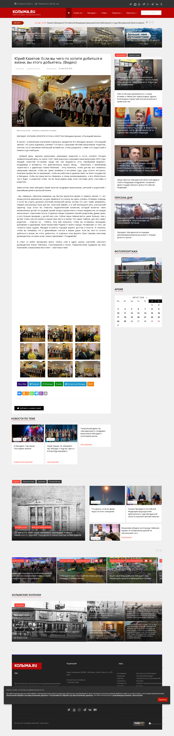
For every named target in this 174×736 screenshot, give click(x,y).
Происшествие (28, 482)
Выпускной (20, 68)
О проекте (121, 681)
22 (152, 317)
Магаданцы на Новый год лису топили (104, 609)
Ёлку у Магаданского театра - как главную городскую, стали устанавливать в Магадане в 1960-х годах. (105, 616)
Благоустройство (22, 561)
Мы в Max (22, 384)
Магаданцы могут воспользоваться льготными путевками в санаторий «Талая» (105, 38)
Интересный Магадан (76, 384)
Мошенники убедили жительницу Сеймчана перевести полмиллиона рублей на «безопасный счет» (89, 23)
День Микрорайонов (89, 561)
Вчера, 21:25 (132, 502)
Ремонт (134, 561)
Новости (78, 13)
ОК (91, 384)
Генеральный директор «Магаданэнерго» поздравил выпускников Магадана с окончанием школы (93, 432)
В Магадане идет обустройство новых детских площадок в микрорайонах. (36, 577)
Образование (51, 68)
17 (118, 317)
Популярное (121, 55)
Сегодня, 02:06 (21, 527)
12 (132, 313)
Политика (41, 482)
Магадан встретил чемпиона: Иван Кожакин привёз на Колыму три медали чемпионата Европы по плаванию (30, 36)
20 (138, 317)
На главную (121, 673)
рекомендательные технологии (127, 695)
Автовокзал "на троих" (28, 627)
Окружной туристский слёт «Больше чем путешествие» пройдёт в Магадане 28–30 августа (143, 38)
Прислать (130, 13)
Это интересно (54, 482)
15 (152, 313)
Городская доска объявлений (148, 678)
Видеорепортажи (33, 68)
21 (145, 317)
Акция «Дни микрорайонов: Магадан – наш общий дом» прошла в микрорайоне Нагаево (85, 577)
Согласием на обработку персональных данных (71, 695)
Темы (103, 13)
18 (125, 317)
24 (118, 321)
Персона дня (123, 197)
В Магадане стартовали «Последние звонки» (24, 447)
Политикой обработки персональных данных (27, 695)
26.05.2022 (50, 439)
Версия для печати (23, 130)
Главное (17, 462)
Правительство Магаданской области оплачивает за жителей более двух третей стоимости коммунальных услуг (68, 36)
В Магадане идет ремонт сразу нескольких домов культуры (134, 577)
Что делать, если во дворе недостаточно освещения (103, 510)
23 (159, 317)
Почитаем (20, 605)
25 (125, 321)
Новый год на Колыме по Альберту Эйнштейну (143, 605)
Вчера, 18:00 (96, 538)
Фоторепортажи (126, 251)
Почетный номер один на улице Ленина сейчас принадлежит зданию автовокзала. (46, 632)
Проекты (116, 13)
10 (118, 313)
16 (159, 313)
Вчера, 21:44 (96, 502)
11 (125, 313)
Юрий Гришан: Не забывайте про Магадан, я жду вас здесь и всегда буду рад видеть (61, 448)
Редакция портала (121, 677)
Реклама (139, 681)
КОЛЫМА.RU (24, 12)
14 (145, 313)
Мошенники (126, 538)
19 (132, 317)
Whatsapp (48, 384)
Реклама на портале (121, 684)
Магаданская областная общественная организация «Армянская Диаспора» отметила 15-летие (135, 272)
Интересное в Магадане (146, 673)
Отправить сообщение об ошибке (44, 130)
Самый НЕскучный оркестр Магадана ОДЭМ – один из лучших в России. (104, 637)
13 (138, 313)
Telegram (35, 384)
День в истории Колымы (41, 527)
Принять (163, 699)
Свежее (16, 482)
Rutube (59, 384)
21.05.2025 (17, 439)
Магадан (91, 13)
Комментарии (134, 55)
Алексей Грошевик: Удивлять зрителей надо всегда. (103, 631)
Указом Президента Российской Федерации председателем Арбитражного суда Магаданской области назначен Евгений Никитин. (143, 513)
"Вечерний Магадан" (144, 676)
